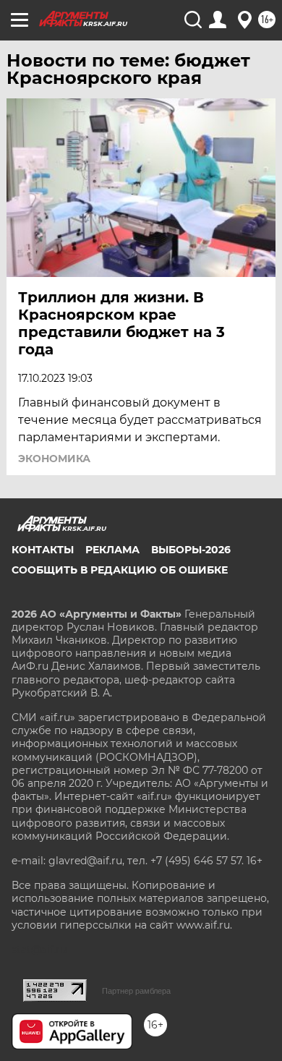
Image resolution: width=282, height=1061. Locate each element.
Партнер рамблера (136, 991)
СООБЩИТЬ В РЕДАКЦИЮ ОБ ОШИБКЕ (120, 569)
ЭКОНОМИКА (54, 458)
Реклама (112, 549)
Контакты (43, 549)
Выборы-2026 (191, 549)
